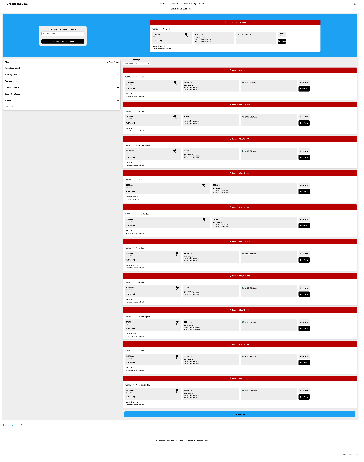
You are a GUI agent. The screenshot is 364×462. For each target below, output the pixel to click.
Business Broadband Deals (197, 441)
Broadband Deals (355, 454)
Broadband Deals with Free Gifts (169, 441)
